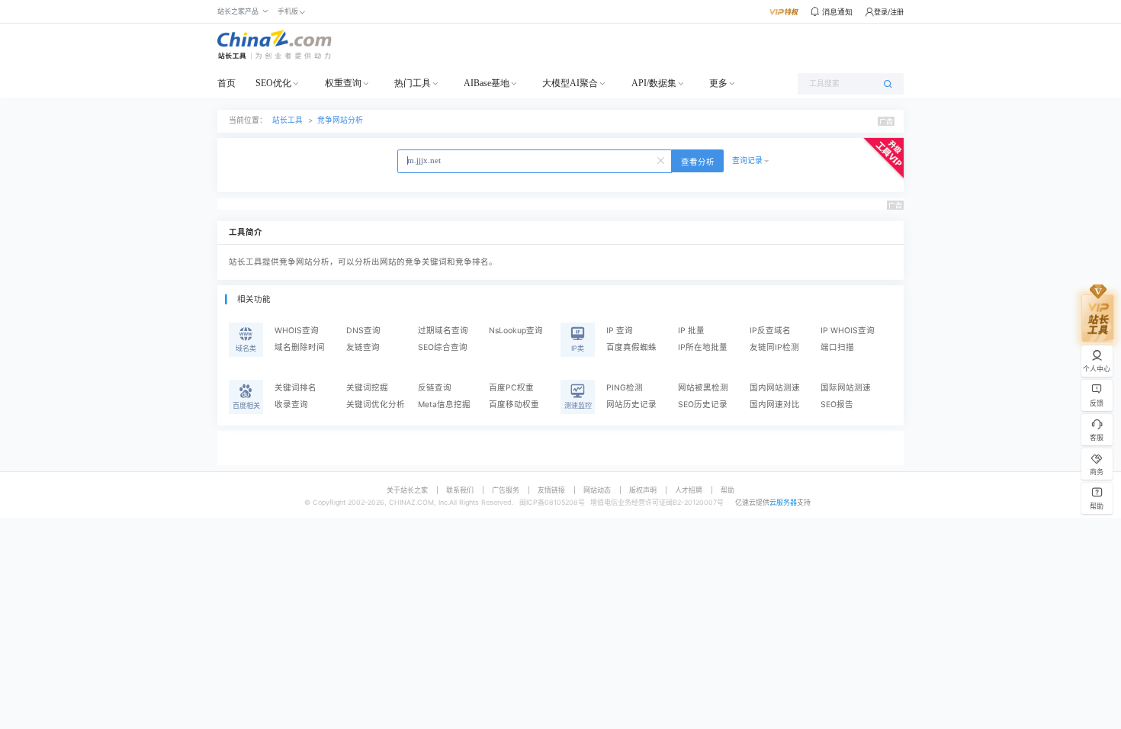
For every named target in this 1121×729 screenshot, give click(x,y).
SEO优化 (273, 83)
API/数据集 (653, 83)
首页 (226, 83)
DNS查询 (363, 331)
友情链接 (551, 490)
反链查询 (434, 388)
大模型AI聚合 (570, 83)
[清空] (662, 159)
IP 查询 (619, 331)
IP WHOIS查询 (848, 331)
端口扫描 (837, 347)
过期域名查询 (443, 331)
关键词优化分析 (375, 404)
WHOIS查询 (297, 331)
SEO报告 (837, 404)
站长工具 (287, 120)
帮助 (727, 490)
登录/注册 (889, 12)
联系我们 (460, 490)
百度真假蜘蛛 (631, 347)
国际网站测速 (846, 388)
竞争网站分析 (340, 120)
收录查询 (291, 404)
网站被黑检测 (703, 388)
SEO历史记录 (703, 404)
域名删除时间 (300, 347)
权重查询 (343, 83)
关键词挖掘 (367, 388)
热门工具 (412, 83)
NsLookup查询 (516, 331)
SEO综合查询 (442, 347)
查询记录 (747, 160)
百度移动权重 (514, 404)
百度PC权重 (511, 388)
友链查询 (363, 347)
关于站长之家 (407, 490)
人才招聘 (688, 490)
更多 (718, 83)
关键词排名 (295, 388)
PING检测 (624, 388)
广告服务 (505, 490)
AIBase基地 (486, 83)
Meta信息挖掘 (444, 404)
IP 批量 (691, 331)
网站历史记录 (631, 404)
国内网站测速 (775, 388)
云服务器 (783, 502)
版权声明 (643, 490)
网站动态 (597, 490)
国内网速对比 (775, 404)
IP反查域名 (770, 331)
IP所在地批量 (703, 347)
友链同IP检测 (774, 347)
